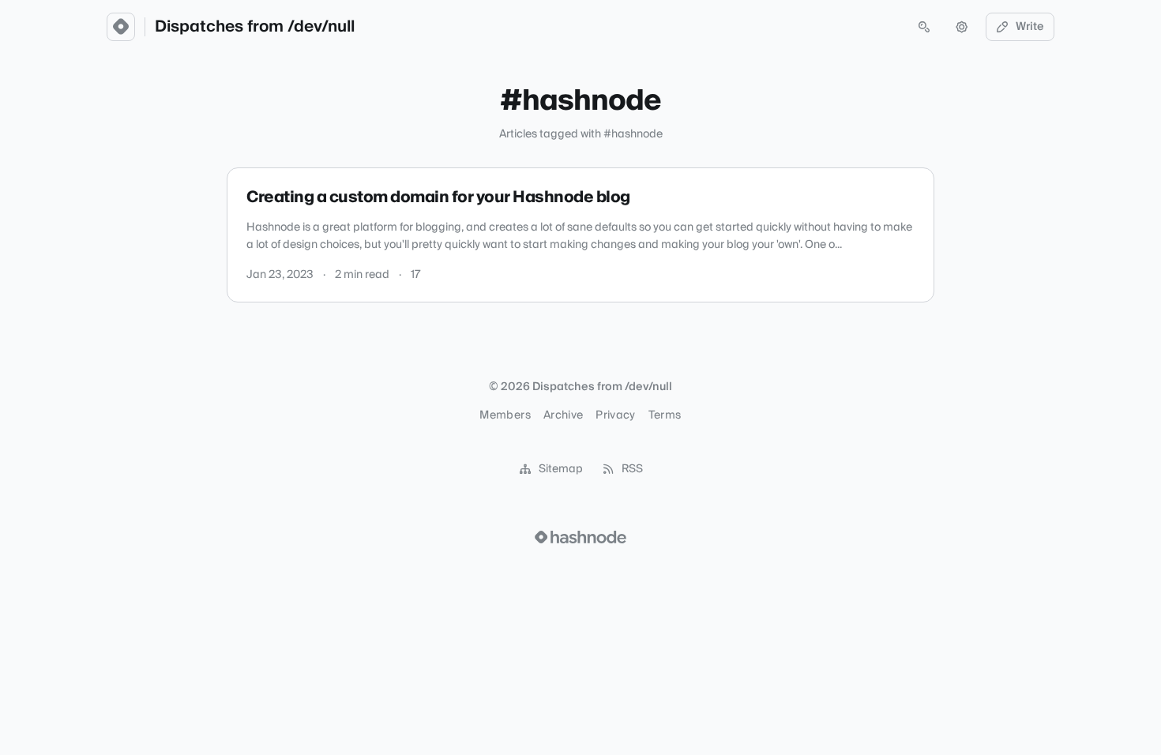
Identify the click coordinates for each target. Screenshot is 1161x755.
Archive (563, 415)
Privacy (615, 415)
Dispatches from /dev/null (255, 26)
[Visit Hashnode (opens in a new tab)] (580, 537)
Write (1030, 26)
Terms (665, 415)
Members (504, 415)
